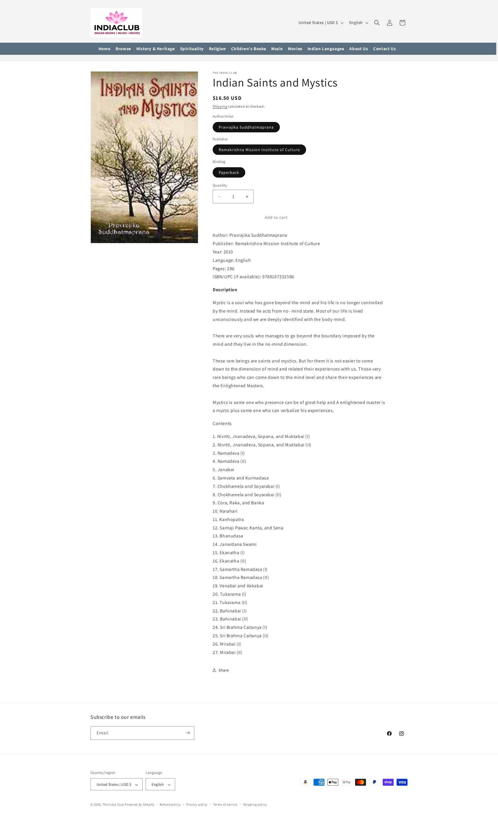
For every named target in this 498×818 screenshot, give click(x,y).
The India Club (113, 805)
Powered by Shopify (139, 805)
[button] (123, 49)
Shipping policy (255, 804)
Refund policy (170, 804)
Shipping (220, 106)
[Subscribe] (187, 733)
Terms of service (225, 804)
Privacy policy (196, 804)
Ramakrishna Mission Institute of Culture (259, 149)
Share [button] (223, 670)
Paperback (229, 172)
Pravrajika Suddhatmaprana (246, 127)
